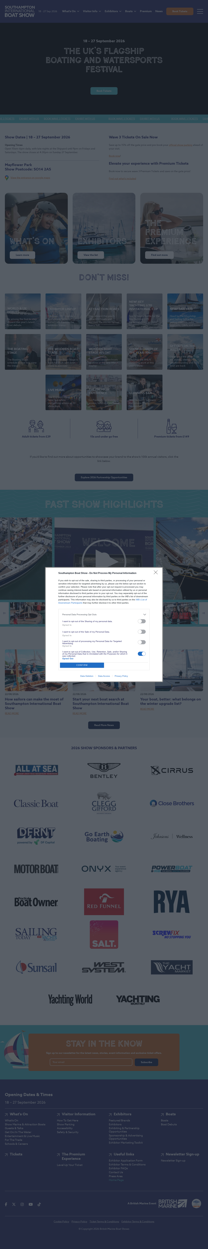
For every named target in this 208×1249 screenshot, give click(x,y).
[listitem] (104, 614)
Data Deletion (86, 676)
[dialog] (104, 624)
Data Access (104, 676)
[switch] (142, 621)
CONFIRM (82, 665)
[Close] (157, 573)
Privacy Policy (121, 676)
